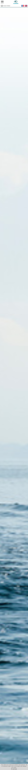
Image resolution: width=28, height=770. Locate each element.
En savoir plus (14, 768)
